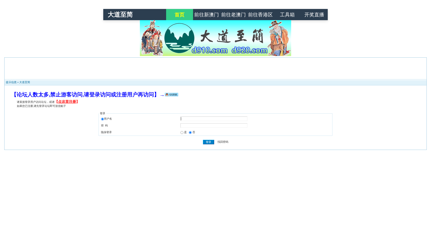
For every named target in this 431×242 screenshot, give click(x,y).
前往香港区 (260, 14)
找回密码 (223, 142)
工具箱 (287, 14)
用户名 (108, 118)
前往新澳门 (206, 14)
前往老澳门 (233, 14)
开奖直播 (314, 14)
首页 (180, 14)
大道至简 (120, 14)
